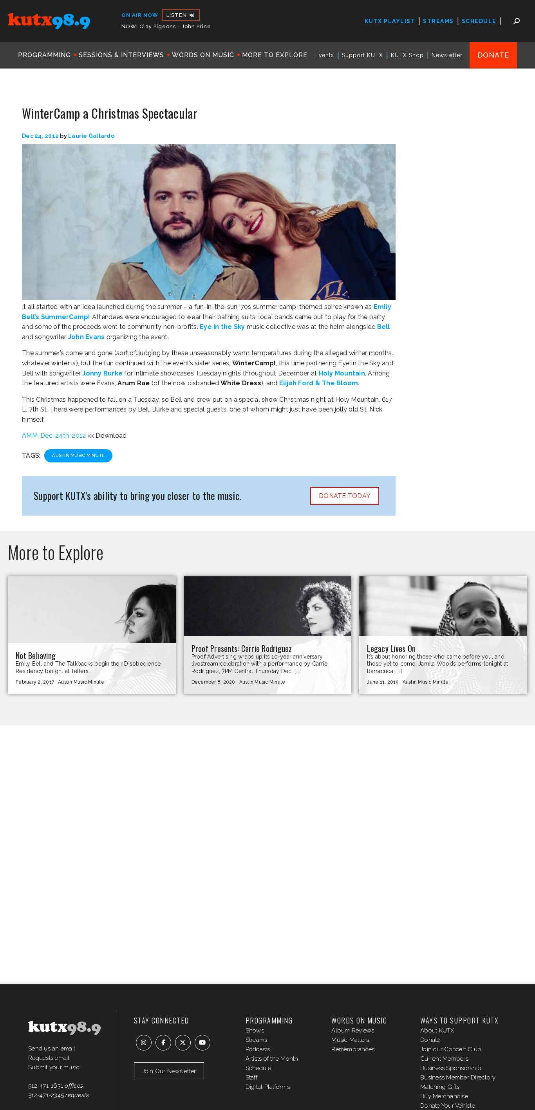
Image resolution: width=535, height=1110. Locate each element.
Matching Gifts (440, 1086)
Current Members (444, 1058)
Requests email (49, 1057)
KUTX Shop (407, 55)
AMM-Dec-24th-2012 (54, 435)
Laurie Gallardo (91, 136)
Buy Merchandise (444, 1096)
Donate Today (345, 496)
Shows (255, 1030)
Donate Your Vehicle (447, 1105)
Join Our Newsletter (169, 1071)
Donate (493, 55)
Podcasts (258, 1049)
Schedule (479, 21)
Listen (177, 15)
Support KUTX (362, 55)
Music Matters (350, 1039)
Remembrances (352, 1049)
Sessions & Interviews (121, 55)
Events (324, 55)
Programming (44, 55)
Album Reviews (352, 1030)
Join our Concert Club (450, 1049)
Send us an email (51, 1048)
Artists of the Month (272, 1058)
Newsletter (447, 55)
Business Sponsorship (450, 1068)
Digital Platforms (268, 1086)
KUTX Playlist (390, 21)
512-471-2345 (46, 1095)
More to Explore (274, 55)
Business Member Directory (457, 1077)
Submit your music (54, 1067)
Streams (438, 21)
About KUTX (437, 1030)
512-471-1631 (45, 1085)
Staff (251, 1077)
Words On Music (203, 55)
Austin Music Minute (78, 455)
